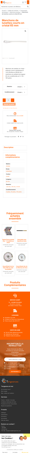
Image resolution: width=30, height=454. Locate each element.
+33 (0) (13, 302)
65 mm (8, 181)
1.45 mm (13, 186)
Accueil (4, 10)
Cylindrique (9, 171)
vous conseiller (20, 115)
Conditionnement (9, 92)
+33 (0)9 (3, 427)
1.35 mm (8, 186)
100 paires (19, 191)
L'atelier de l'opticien (13, 10)
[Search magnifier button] (27, 6)
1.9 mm (18, 186)
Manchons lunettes (15, 12)
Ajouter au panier (9, 104)
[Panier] (28, 2)
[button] (25, 31)
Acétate (8, 166)
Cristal (7, 176)
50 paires (13, 191)
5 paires (8, 191)
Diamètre (9, 86)
